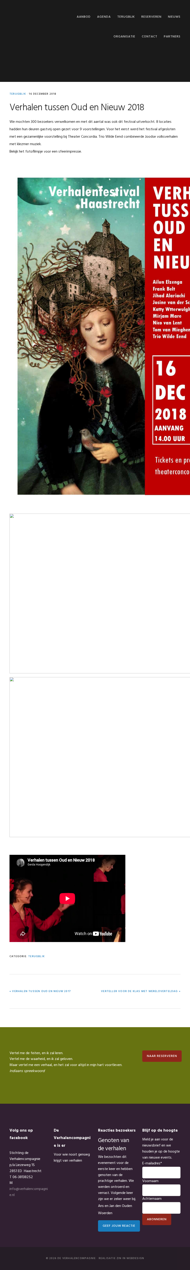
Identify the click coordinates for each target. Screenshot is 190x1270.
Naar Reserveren (162, 1056)
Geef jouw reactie (119, 1226)
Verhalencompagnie (33, 15)
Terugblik (18, 94)
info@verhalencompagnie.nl (29, 1192)
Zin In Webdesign (130, 1258)
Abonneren (157, 1219)
